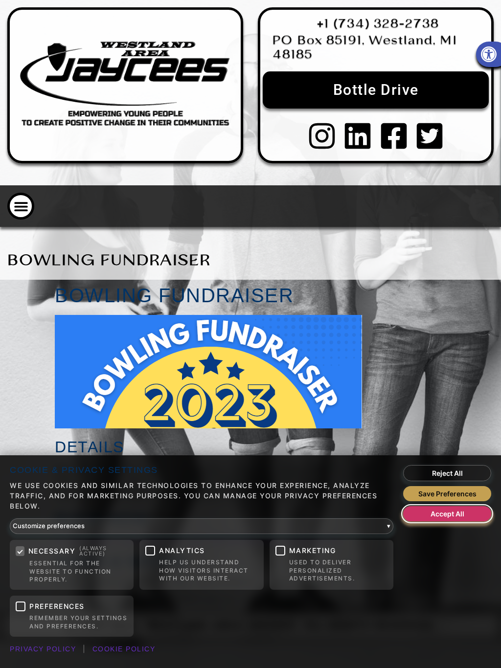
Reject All (447, 473)
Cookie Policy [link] (124, 649)
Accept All (447, 514)
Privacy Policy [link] (43, 649)
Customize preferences (201, 526)
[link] (125, 85)
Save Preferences (447, 494)
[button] (20, 206)
